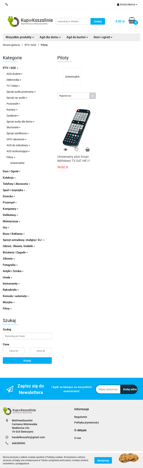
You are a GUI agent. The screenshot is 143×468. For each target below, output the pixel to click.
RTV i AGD (10, 68)
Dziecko (8, 196)
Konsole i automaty (15, 296)
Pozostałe (13, 103)
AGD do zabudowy (17, 145)
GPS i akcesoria (16, 139)
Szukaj (27, 360)
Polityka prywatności (86, 422)
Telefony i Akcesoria (16, 184)
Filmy (6, 308)
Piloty (10, 157)
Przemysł (9, 202)
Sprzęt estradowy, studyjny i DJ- (23, 240)
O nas (77, 437)
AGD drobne (14, 73)
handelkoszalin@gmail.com (28, 437)
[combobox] (76, 95)
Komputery (10, 209)
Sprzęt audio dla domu (20, 121)
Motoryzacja (11, 221)
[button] (81, 409)
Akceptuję (103, 460)
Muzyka (8, 302)
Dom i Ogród (11, 171)
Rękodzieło (10, 289)
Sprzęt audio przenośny (20, 91)
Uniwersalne (17, 162)
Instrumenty (10, 283)
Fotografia (9, 265)
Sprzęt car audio (16, 97)
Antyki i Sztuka (12, 271)
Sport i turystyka (13, 190)
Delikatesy (10, 215)
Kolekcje (8, 177)
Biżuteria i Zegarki (14, 252)
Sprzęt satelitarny (17, 133)
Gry (5, 227)
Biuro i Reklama (13, 233)
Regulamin (80, 416)
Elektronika (13, 79)
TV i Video (12, 85)
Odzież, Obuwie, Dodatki (18, 246)
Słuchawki (13, 127)
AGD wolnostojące (17, 151)
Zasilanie (12, 115)
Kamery (11, 109)
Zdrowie (8, 258)
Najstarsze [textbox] (65, 95)
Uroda (7, 277)
